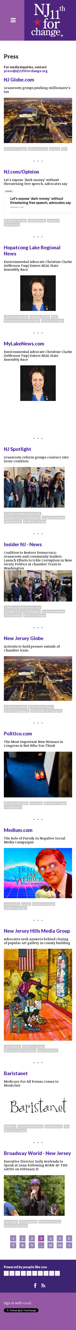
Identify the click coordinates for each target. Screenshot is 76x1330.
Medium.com (18, 830)
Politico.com (18, 733)
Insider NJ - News (23, 544)
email (27, 1303)
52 (60, 1245)
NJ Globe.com (19, 80)
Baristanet (16, 1073)
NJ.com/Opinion (21, 172)
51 (50, 1245)
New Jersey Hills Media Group (37, 931)
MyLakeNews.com (24, 343)
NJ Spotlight (17, 449)
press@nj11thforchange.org (26, 71)
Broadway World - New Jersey (37, 1153)
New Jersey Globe (23, 638)
